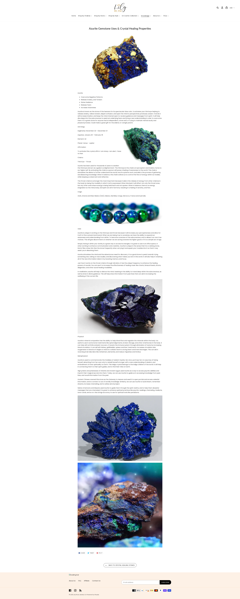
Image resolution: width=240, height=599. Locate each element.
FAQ (79, 581)
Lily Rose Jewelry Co (80, 595)
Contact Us (96, 581)
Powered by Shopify (93, 595)
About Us (72, 581)
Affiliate (86, 581)
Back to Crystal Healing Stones (121, 565)
